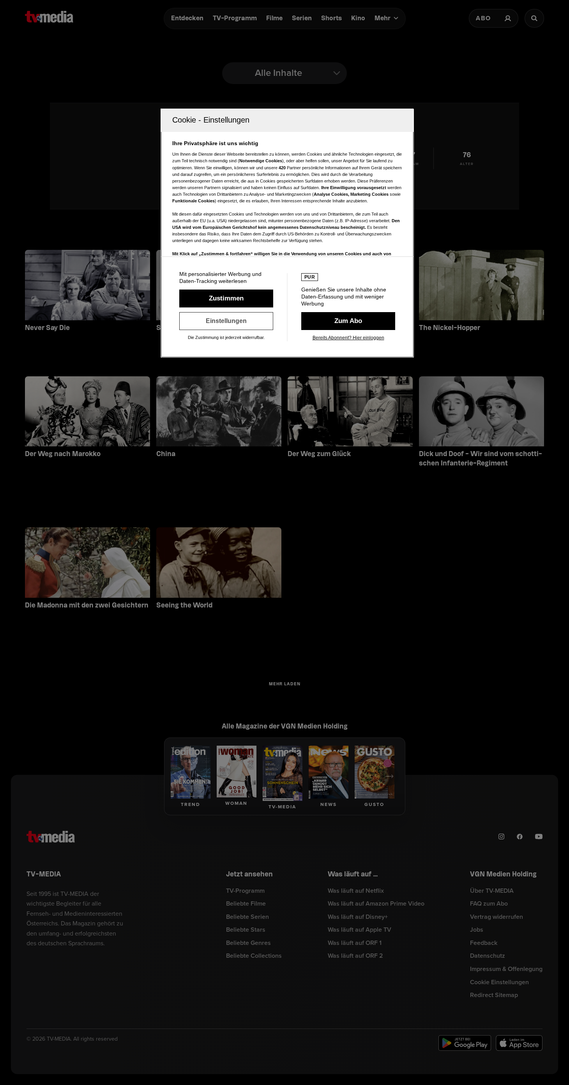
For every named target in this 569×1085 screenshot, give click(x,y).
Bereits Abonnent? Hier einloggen (348, 338)
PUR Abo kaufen (348, 321)
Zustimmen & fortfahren (226, 298)
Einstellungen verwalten (226, 321)
